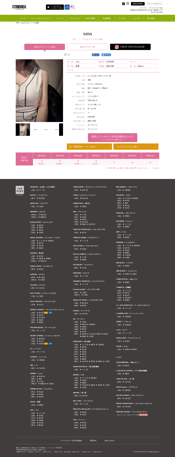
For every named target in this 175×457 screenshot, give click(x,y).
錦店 (40, 379)
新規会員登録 (138, 4)
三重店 (41, 296)
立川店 (41, 381)
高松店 (84, 217)
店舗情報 (106, 18)
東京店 (41, 425)
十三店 (84, 214)
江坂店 (41, 206)
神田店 (41, 269)
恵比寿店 (42, 198)
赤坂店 (84, 334)
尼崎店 (84, 259)
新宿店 (93, 361)
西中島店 (42, 339)
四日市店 (42, 317)
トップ (23, 18)
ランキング (74, 18)
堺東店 (127, 216)
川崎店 (42, 280)
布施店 (134, 274)
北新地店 (51, 241)
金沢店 (41, 315)
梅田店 (41, 225)
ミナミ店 (42, 190)
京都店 (41, 232)
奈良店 (84, 219)
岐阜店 (84, 305)
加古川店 (85, 190)
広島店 (84, 322)
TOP (17, 23)
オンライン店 (133, 415)
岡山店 (41, 392)
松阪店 (41, 227)
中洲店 (84, 387)
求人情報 (151, 18)
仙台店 (41, 245)
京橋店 (84, 206)
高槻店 (127, 266)
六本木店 (41, 288)
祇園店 (48, 258)
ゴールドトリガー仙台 (92, 39)
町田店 (41, 397)
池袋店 (41, 248)
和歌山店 (43, 214)
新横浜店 (43, 217)
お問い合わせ (109, 441)
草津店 (41, 394)
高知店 (41, 230)
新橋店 (41, 322)
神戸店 (41, 243)
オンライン (143, 415)
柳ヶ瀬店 (42, 277)
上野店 (84, 292)
